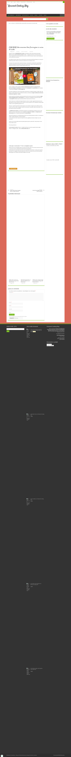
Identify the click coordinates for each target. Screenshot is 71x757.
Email (10, 305)
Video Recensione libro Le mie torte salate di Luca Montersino (26, 280)
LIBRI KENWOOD (18, 15)
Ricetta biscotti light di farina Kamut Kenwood (37, 190)
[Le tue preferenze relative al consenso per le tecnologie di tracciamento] (2, 756)
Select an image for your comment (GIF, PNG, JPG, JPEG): (18, 316)
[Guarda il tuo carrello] (61, 15)
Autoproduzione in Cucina (30, 98)
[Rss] (52, 2)
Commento (11, 292)
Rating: (10, 312)
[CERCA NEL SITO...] (64, 2)
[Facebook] (53, 2)
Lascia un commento (24, 51)
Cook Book (13, 23)
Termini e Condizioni (50, 345)
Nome (10, 302)
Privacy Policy (49, 344)
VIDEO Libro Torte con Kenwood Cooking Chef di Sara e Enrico (14, 280)
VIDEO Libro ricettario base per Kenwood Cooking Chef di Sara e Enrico (38, 280)
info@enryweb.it (61, 338)
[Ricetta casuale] (63, 15)
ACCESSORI (40, 15)
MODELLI (36, 15)
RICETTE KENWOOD (11, 15)
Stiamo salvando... (13, 168)
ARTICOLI (31, 15)
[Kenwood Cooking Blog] (17, 6)
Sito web (10, 309)
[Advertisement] (43, 10)
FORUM (45, 15)
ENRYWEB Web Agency (61, 755)
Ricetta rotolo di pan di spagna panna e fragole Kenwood (15, 190)
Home (9, 23)
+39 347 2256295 (61, 337)
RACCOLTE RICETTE (25, 15)
